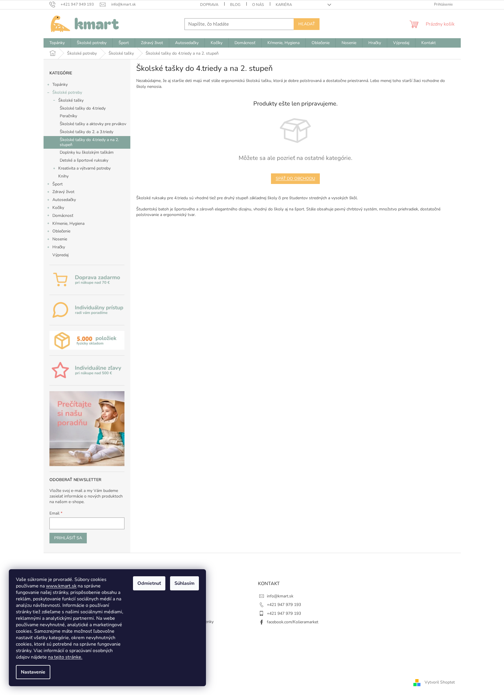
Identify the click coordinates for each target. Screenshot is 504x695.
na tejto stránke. (65, 657)
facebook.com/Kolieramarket (292, 622)
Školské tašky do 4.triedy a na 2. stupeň (89, 142)
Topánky (60, 84)
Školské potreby (67, 92)
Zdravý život (63, 192)
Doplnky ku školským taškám (87, 152)
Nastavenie (33, 672)
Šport (57, 184)
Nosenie (59, 239)
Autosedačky (64, 199)
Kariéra (284, 4)
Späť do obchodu (295, 178)
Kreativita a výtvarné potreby (84, 168)
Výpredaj (60, 255)
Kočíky (58, 207)
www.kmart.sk (61, 586)
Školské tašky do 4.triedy (83, 108)
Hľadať (306, 24)
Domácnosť (62, 215)
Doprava (209, 4)
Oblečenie (61, 231)
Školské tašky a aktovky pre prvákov (93, 124)
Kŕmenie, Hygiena (68, 223)
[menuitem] (57, 43)
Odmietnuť (149, 583)
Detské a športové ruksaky (84, 160)
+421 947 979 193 (284, 604)
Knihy (63, 176)
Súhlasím (184, 583)
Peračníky (68, 116)
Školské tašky (71, 100)
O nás (258, 4)
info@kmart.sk (280, 596)
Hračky (58, 247)
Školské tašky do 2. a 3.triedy (86, 132)
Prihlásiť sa (68, 538)
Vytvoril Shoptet (440, 682)
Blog (235, 4)
